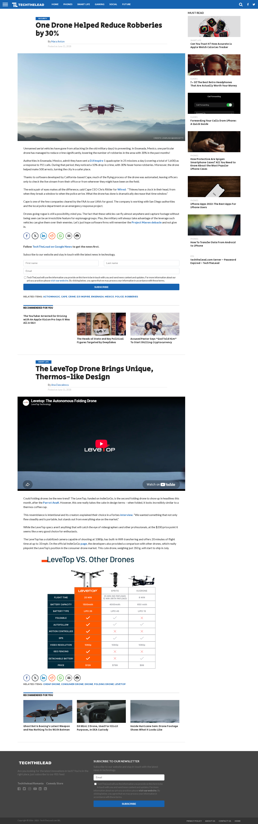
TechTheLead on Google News (52, 246)
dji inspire (83, 296)
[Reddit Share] (52, 236)
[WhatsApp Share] (60, 236)
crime (72, 296)
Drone (89, 684)
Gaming (99, 4)
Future (126, 4)
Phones (67, 4)
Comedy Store (54, 783)
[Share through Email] (68, 236)
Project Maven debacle (147, 222)
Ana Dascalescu (60, 384)
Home (55, 4)
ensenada (97, 296)
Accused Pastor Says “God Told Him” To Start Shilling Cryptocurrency (153, 340)
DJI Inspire (96, 160)
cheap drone (51, 684)
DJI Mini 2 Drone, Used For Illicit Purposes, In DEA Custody (97, 728)
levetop (120, 684)
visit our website (59, 280)
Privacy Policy (194, 821)
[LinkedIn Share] (43, 236)
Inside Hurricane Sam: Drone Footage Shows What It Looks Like (154, 728)
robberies (131, 296)
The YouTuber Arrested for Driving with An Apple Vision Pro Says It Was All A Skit (46, 319)
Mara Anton (58, 41)
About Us (210, 821)
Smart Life (83, 4)
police (119, 296)
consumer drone (72, 684)
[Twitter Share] (35, 236)
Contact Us (225, 821)
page (84, 543)
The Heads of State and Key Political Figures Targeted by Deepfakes (100, 340)
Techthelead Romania (31, 783)
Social (113, 4)
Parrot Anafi (51, 502)
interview (126, 514)
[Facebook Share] (26, 236)
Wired (121, 189)
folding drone (104, 684)
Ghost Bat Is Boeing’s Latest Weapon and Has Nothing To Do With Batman (46, 728)
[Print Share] (77, 236)
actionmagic (51, 296)
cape (64, 296)
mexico (109, 296)
